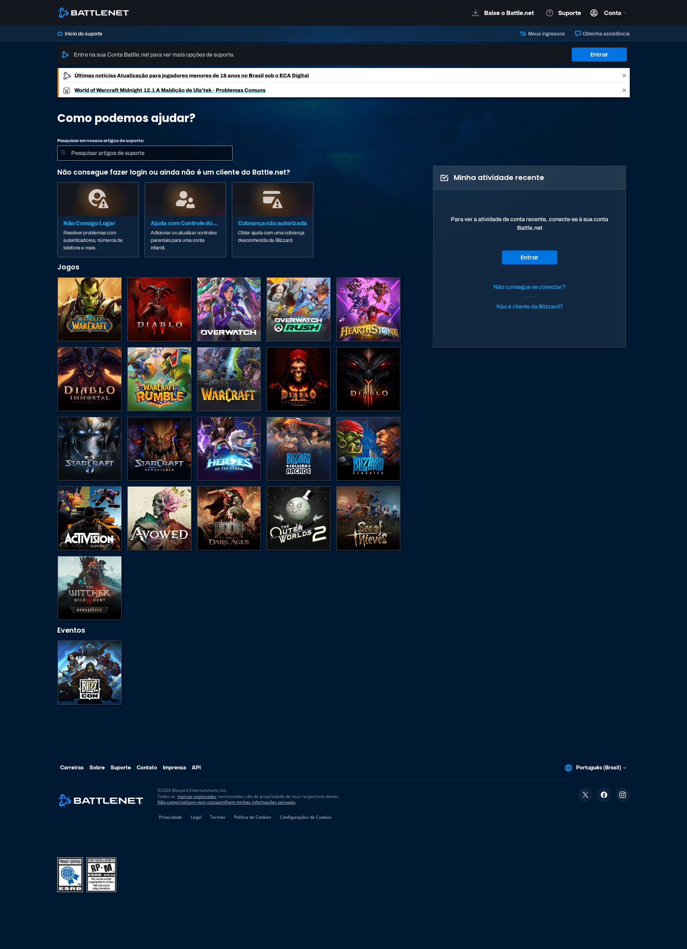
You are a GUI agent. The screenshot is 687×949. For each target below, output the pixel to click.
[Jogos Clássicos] (368, 449)
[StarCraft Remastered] (159, 449)
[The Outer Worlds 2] (298, 518)
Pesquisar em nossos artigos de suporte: (100, 140)
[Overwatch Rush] (298, 309)
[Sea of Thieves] (368, 518)
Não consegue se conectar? (529, 287)
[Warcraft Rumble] (159, 379)
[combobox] (145, 153)
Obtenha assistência (605, 33)
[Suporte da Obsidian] (159, 518)
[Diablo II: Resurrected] (298, 379)
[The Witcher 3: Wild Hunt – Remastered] (89, 588)
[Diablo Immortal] (89, 379)
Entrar (599, 54)
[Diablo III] (368, 379)
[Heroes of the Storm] (229, 449)
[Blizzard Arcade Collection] (298, 449)
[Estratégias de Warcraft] (229, 379)
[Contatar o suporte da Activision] (89, 518)
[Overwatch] (229, 309)
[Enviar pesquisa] (63, 153)
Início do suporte (83, 33)
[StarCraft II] (89, 449)
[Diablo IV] (159, 309)
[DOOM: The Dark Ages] (229, 518)
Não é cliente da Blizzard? (529, 306)
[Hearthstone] (368, 309)
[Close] (624, 75)
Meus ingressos (546, 33)
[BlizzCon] (89, 672)
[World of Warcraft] (89, 309)
